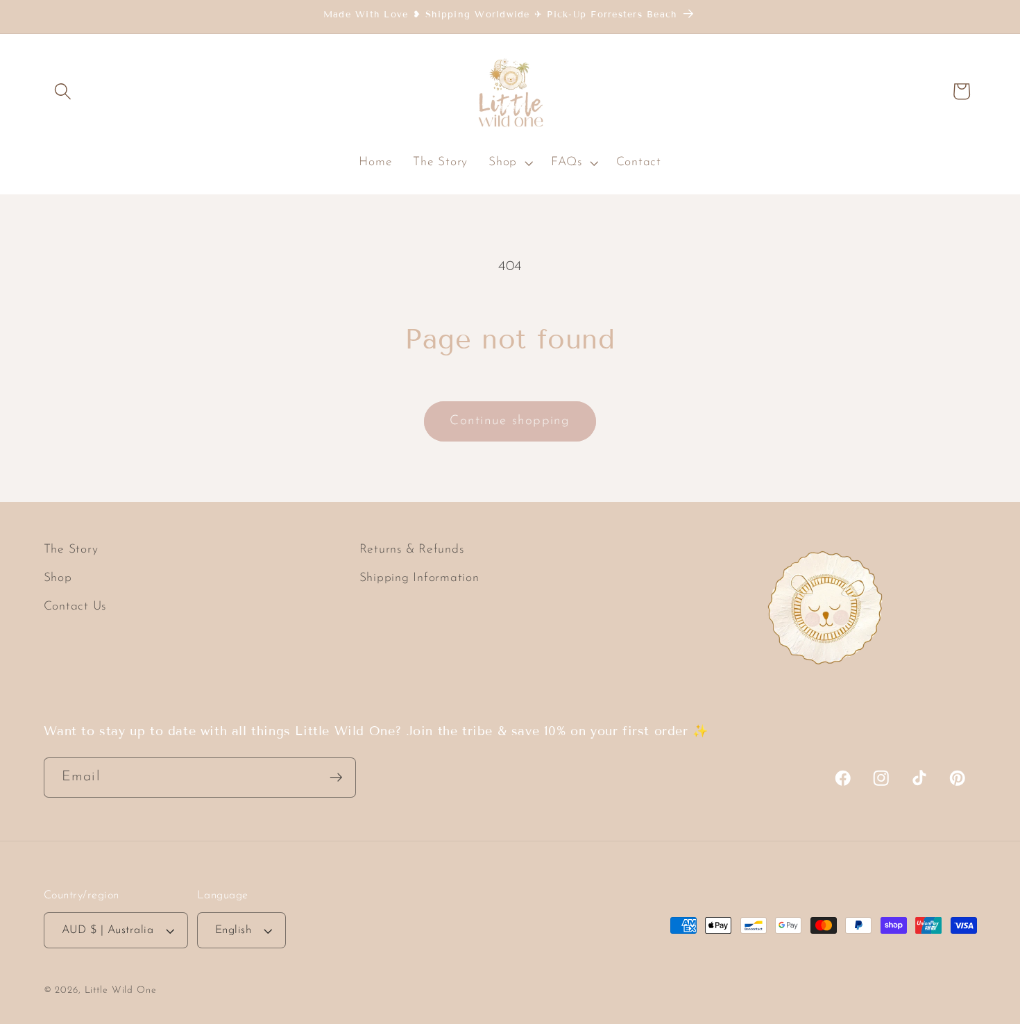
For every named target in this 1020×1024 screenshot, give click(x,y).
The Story (71, 549)
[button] (63, 91)
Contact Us (75, 607)
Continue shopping (510, 421)
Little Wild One (121, 991)
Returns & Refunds (411, 549)
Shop (58, 579)
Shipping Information (419, 579)
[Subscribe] (336, 777)
